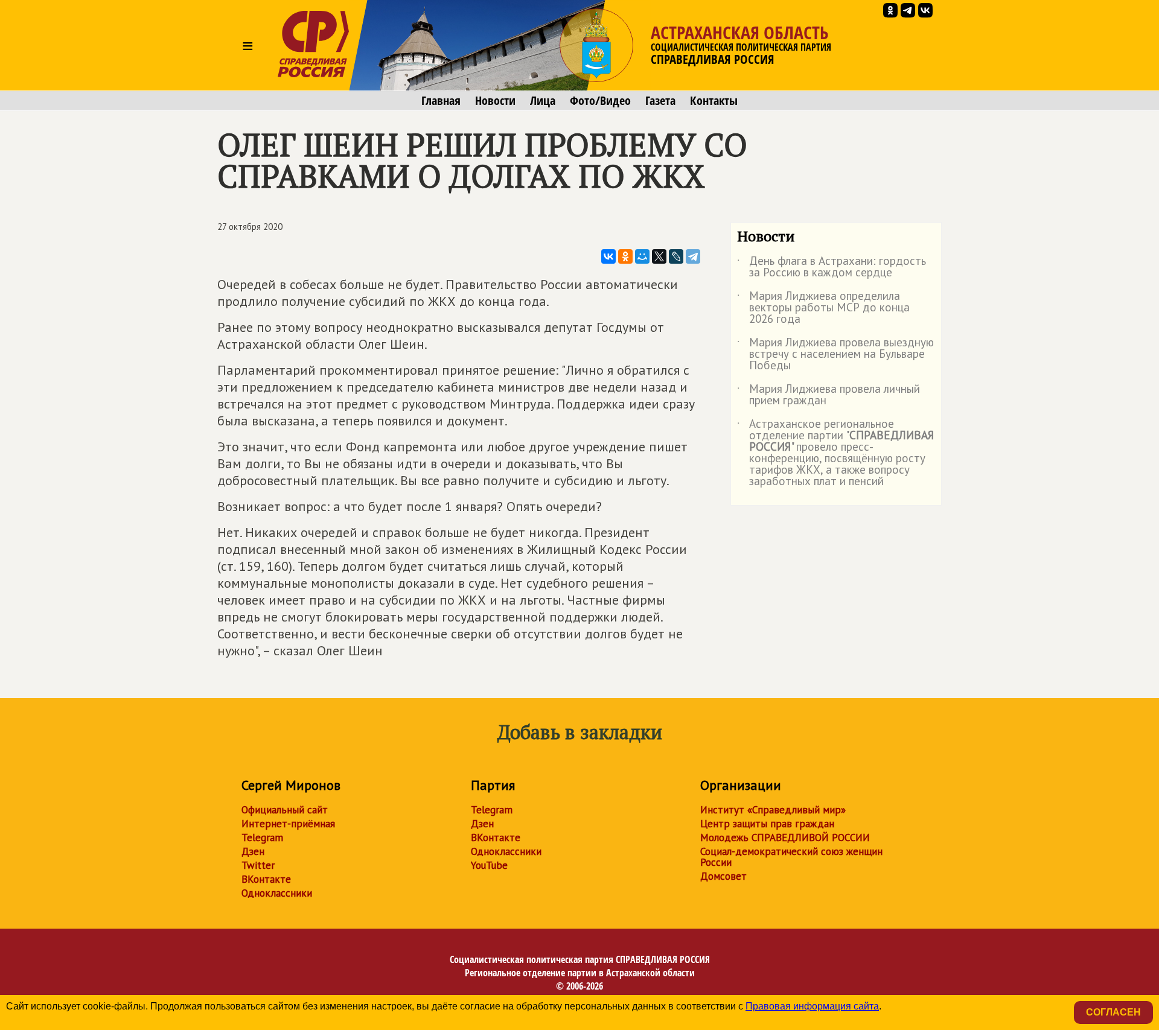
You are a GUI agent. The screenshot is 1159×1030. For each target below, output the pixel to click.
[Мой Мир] (642, 256)
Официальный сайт (284, 809)
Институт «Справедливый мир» (773, 809)
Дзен (252, 851)
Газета (660, 100)
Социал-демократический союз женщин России (791, 857)
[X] (659, 256)
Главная (441, 100)
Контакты (714, 100)
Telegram (262, 837)
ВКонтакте (266, 879)
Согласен (1113, 1012)
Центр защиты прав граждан (767, 823)
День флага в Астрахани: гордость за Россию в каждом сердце (831, 267)
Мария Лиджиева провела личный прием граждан (828, 395)
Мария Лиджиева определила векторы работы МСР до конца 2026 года (823, 308)
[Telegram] (693, 256)
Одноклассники (276, 893)
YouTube (489, 865)
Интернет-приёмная (288, 823)
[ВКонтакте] (608, 256)
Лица (542, 100)
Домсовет (723, 876)
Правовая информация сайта (812, 1006)
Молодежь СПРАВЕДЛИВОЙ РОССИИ (785, 837)
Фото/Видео (600, 100)
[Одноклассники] (625, 256)
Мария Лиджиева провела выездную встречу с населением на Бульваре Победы (835, 354)
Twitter (258, 865)
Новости (495, 100)
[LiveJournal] (676, 256)
